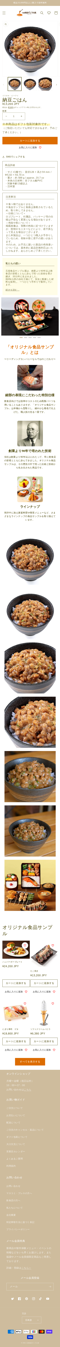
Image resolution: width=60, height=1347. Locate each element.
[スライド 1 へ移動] (21, 337)
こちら (27, 1089)
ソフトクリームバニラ (40, 1029)
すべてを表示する (30, 1061)
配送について (13, 1122)
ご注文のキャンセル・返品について (25, 1129)
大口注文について (15, 1144)
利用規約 (11, 1166)
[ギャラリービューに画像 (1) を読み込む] (14, 84)
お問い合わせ (13, 1186)
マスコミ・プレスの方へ (19, 1193)
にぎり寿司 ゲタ (10, 1029)
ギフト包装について (16, 1137)
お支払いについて (15, 1115)
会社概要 (11, 1215)
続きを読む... (13, 290)
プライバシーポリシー (18, 1229)
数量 (4, 111)
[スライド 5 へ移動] (39, 337)
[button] (4, 12)
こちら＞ (26, 1267)
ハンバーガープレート (12, 962)
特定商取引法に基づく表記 (20, 1222)
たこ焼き (34, 971)
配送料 (10, 107)
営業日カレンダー (15, 1151)
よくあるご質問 (14, 1158)
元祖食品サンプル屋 (32, 1343)
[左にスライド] (3, 84)
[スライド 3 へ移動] (30, 337)
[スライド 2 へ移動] (25, 337)
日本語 (28, 1320)
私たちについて (14, 1207)
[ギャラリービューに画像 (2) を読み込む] (30, 84)
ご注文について (14, 1108)
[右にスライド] (56, 84)
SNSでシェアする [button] (15, 156)
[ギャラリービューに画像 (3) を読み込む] (45, 84)
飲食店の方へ (13, 1200)
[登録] (49, 1286)
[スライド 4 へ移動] (34, 337)
